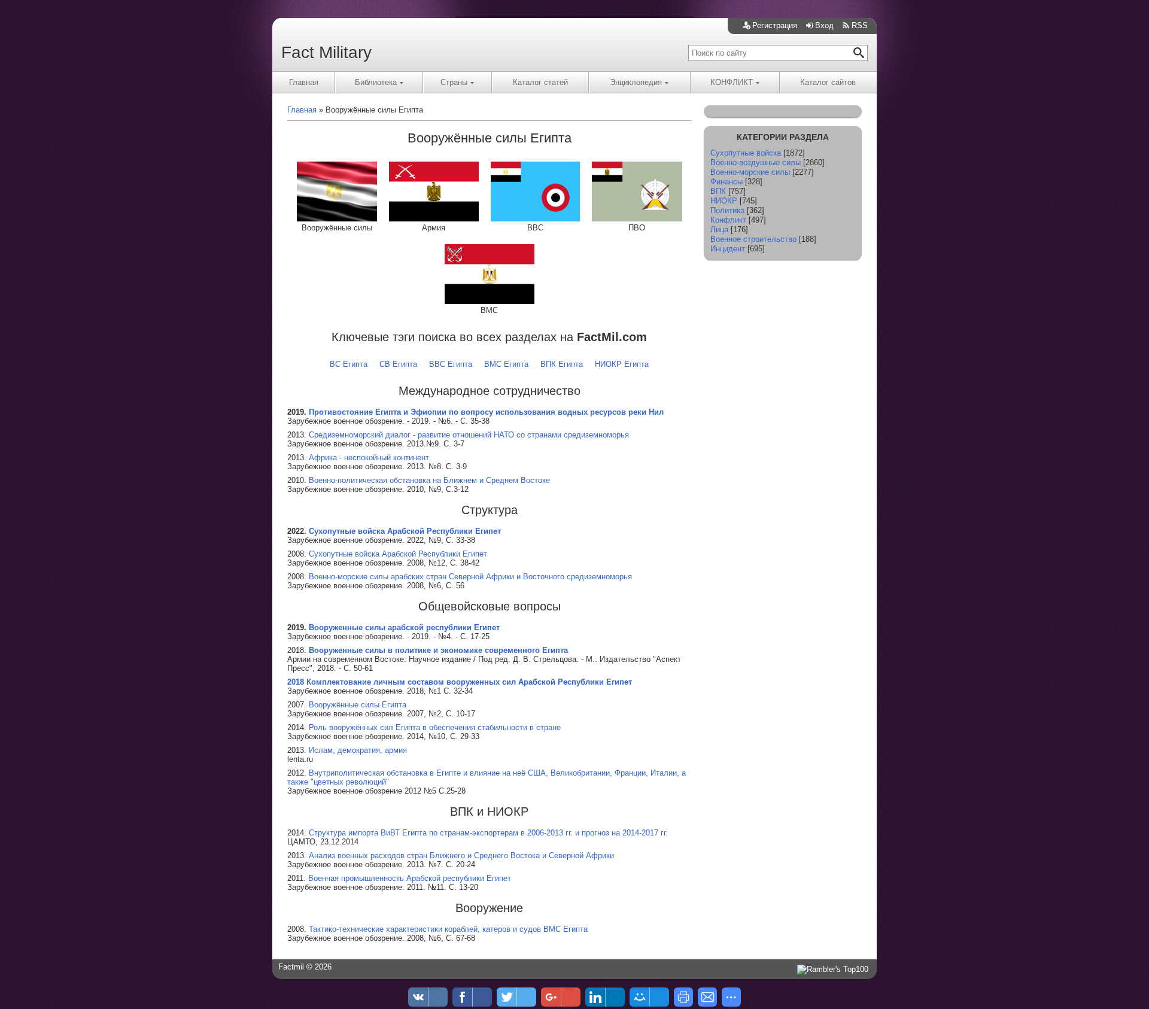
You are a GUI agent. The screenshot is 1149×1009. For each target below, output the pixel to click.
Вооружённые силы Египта (357, 704)
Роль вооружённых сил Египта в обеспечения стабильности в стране (435, 727)
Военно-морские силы (750, 172)
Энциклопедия (636, 82)
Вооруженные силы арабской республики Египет (404, 627)
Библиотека (376, 82)
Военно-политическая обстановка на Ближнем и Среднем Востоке (429, 480)
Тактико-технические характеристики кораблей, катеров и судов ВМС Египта (448, 929)
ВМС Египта (506, 364)
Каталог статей (540, 82)
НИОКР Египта (622, 364)
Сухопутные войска (745, 152)
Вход (824, 25)
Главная (303, 82)
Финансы (726, 181)
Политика (727, 210)
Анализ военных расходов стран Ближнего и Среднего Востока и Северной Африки (461, 855)
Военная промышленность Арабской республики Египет (409, 878)
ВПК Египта (561, 364)
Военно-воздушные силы (755, 162)
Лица (719, 229)
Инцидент (727, 248)
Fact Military (326, 52)
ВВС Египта (450, 364)
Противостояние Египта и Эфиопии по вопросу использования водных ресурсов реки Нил (486, 412)
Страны (453, 82)
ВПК (718, 191)
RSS (860, 25)
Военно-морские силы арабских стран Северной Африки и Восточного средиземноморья (470, 576)
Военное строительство (753, 239)
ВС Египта (348, 364)
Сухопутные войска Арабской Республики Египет (405, 531)
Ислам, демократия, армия (358, 750)
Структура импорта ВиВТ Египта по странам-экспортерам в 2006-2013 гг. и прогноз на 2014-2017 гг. (488, 832)
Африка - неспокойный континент (369, 457)
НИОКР (723, 200)
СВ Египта (398, 364)
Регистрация (774, 25)
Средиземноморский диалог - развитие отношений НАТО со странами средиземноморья (469, 434)
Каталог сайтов (828, 82)
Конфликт (728, 219)
